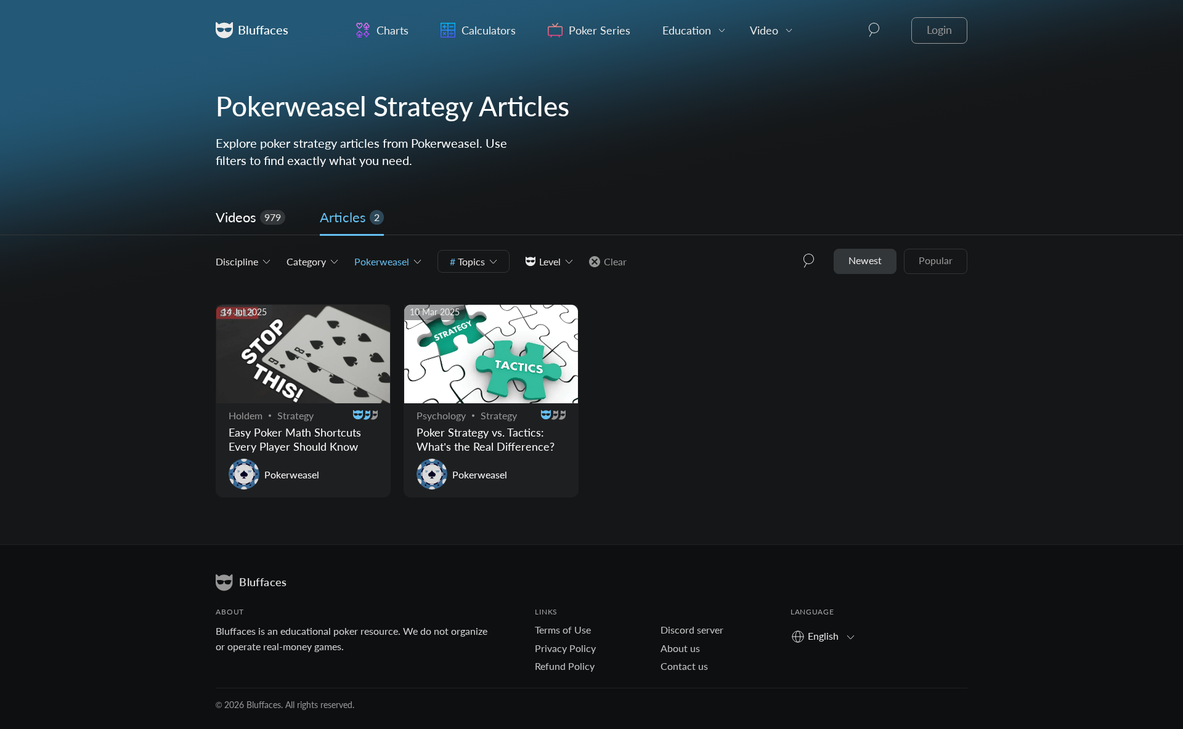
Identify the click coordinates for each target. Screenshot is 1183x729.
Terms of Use (563, 629)
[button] (874, 30)
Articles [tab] (350, 217)
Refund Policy (565, 666)
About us (680, 648)
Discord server (692, 629)
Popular (936, 260)
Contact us (684, 666)
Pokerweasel (291, 474)
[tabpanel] (591, 378)
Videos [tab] (248, 217)
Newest (865, 260)
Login (939, 29)
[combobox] (827, 635)
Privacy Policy (565, 648)
